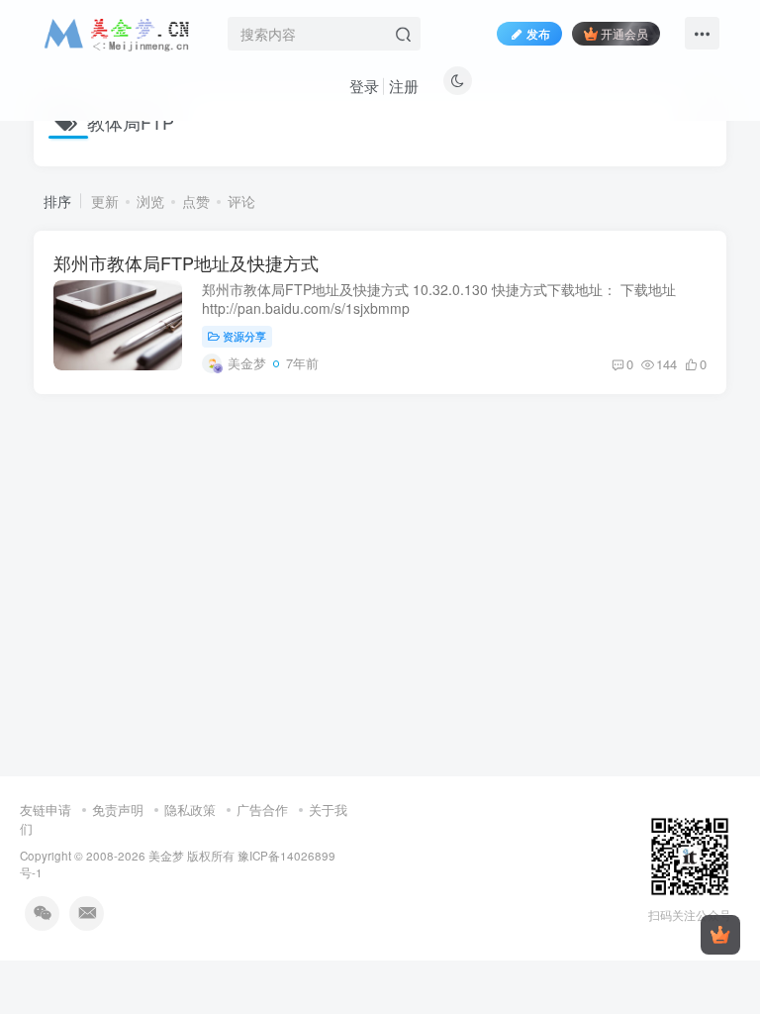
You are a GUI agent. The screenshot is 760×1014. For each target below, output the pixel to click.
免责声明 (117, 809)
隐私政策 (190, 809)
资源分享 (244, 336)
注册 (404, 85)
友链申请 (45, 809)
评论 (241, 201)
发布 (538, 33)
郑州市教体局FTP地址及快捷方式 (186, 262)
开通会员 (624, 33)
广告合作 (262, 809)
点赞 (196, 201)
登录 (364, 85)
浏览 (150, 201)
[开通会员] (720, 935)
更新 (105, 201)
